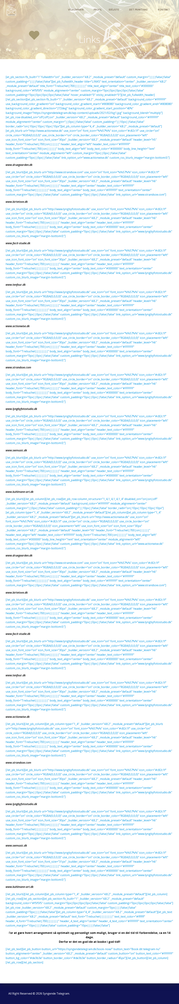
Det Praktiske (138, 9)
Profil (98, 9)
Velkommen (76, 9)
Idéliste (114, 9)
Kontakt (164, 9)
